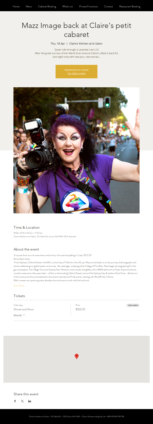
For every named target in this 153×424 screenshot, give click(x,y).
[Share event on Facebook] (15, 401)
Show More (19, 285)
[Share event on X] (22, 401)
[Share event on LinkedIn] (29, 401)
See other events (76, 73)
